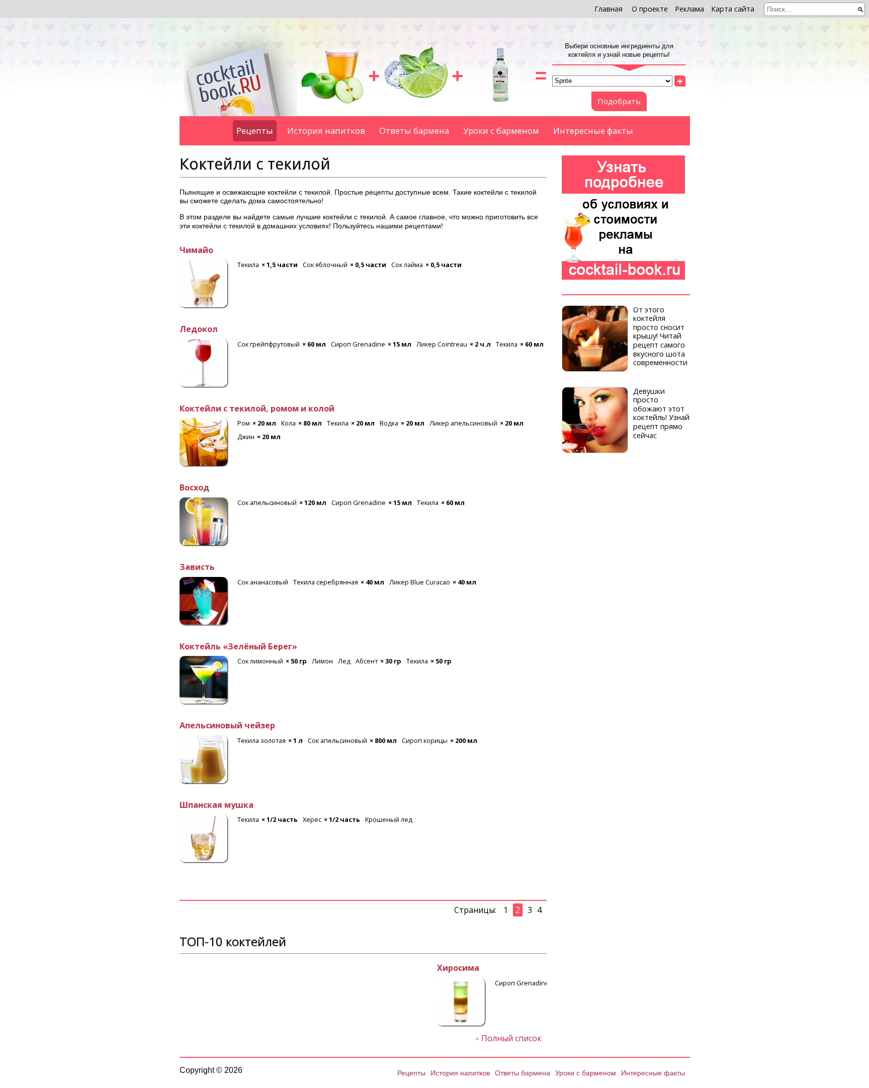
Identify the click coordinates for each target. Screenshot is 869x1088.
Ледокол (199, 329)
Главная (608, 9)
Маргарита (203, 968)
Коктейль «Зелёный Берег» (238, 646)
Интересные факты (593, 130)
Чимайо (196, 250)
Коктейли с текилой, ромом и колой (257, 408)
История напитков (326, 130)
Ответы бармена (414, 130)
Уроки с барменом (501, 130)
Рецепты (254, 130)
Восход (194, 487)
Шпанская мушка (216, 805)
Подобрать (619, 101)
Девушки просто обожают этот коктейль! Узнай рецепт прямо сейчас (661, 413)
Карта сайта (732, 9)
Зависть (197, 567)
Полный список (511, 1038)
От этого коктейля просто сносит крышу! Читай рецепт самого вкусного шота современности (660, 336)
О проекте (650, 9)
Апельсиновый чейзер (227, 725)
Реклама (689, 9)
